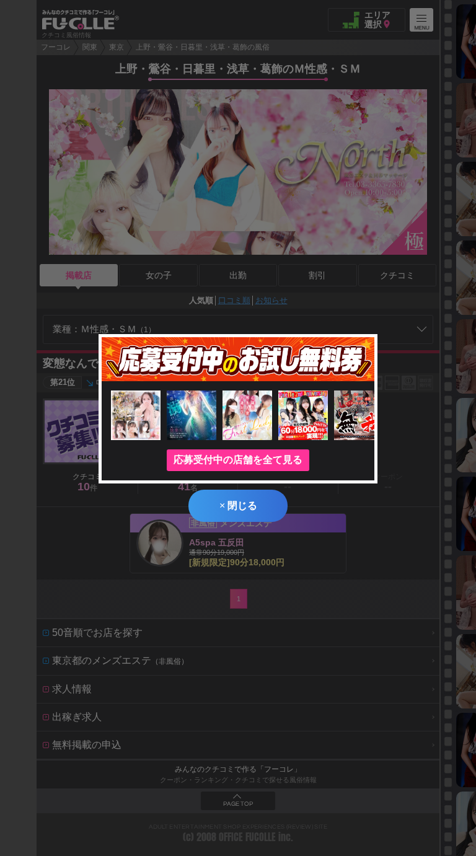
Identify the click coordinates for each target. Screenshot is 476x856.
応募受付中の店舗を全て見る (238, 459)
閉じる (238, 505)
